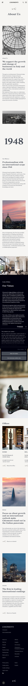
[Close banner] (25, 326)
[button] (3, 683)
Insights (16, 642)
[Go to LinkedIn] (3, 673)
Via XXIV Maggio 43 (7, 455)
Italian (16, 662)
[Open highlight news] (2, 2)
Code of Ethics (12, 292)
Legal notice (5, 670)
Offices (16, 639)
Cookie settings (6, 667)
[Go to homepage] (14, 2)
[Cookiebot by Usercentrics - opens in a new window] (17, 327)
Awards (4, 644)
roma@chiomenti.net (7, 460)
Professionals (5, 652)
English (16, 665)
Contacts (17, 656)
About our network (11, 541)
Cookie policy (5, 665)
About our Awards (11, 613)
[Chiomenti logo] (8, 627)
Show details (21, 349)
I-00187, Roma (6, 456)
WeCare (4, 642)
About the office (11, 465)
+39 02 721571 (6, 461)
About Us (4, 639)
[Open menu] (26, 2)
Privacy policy (5, 662)
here (18, 345)
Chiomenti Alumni (19, 651)
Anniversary (17, 644)
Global (3, 647)
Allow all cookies (14, 353)
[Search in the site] (23, 2)
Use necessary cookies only (14, 358)
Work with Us (5, 655)
